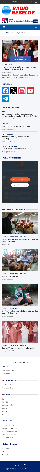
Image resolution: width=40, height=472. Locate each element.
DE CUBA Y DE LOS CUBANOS (14, 209)
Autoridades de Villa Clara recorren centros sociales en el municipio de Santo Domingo (19, 116)
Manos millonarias (10, 276)
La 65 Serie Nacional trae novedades (17, 149)
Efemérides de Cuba (9, 434)
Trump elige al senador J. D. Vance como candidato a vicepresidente (19, 68)
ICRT (3, 452)
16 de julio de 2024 (7, 72)
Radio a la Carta (7, 437)
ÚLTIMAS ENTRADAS (11, 108)
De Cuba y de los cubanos (10, 237)
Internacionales (7, 64)
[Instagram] (21, 91)
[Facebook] (5, 91)
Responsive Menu (31, 2)
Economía (5, 414)
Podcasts (5, 124)
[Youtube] (24, 464)
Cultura (4, 408)
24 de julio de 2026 (7, 244)
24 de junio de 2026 (8, 351)
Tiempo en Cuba (8, 425)
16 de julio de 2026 (7, 279)
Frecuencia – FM (8, 374)
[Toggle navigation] (4, 27)
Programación (7, 388)
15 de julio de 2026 (7, 316)
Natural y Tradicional (9, 428)
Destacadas (9, 134)
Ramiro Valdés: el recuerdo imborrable (18, 348)
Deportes (5, 146)
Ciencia (4, 411)
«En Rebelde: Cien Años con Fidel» (16, 126)
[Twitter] (13, 91)
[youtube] (30, 91)
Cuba (3, 111)
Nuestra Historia (8, 385)
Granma (5, 454)
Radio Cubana (7, 449)
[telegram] (5, 99)
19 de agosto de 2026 (8, 119)
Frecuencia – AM (8, 371)
